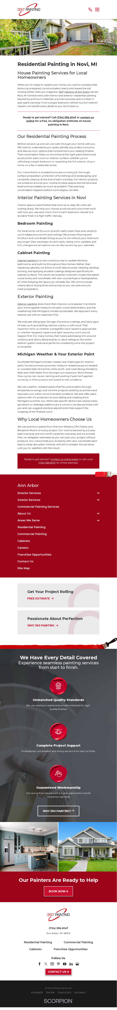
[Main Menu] (97, 9)
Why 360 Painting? (57, 811)
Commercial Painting (78, 942)
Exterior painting (27, 304)
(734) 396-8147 (47, 462)
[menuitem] (56, 493)
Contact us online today (64, 459)
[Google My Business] (77, 964)
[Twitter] (45, 964)
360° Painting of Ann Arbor (74, 91)
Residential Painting (38, 942)
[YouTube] (64, 964)
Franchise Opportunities (71, 949)
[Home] (28, 9)
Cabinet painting (27, 260)
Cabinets (35, 949)
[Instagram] (52, 964)
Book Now (57, 891)
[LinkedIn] (71, 964)
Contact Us (57, 971)
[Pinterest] (58, 964)
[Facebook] (39, 964)
